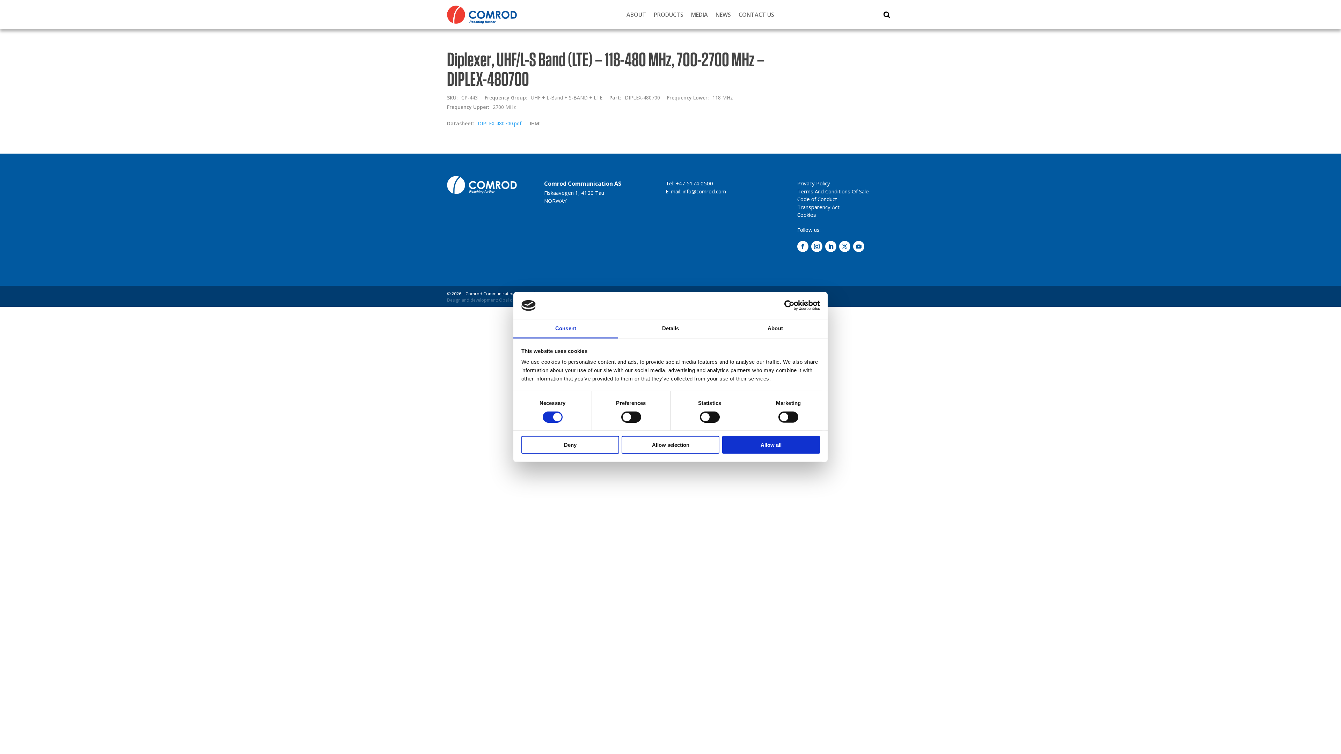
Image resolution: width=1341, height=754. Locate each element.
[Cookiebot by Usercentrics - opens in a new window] (789, 305)
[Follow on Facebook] (802, 246)
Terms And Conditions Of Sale (833, 191)
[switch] (631, 416)
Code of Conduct (817, 198)
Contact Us (756, 14)
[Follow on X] (844, 246)
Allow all (771, 445)
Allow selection (670, 445)
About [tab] (775, 328)
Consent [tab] (565, 328)
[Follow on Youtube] (858, 246)
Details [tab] (670, 328)
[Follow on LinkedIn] (830, 246)
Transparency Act (818, 207)
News (723, 14)
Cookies (806, 214)
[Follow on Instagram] (816, 246)
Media (699, 14)
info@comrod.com (704, 191)
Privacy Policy (813, 183)
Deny (570, 445)
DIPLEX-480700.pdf (499, 123)
